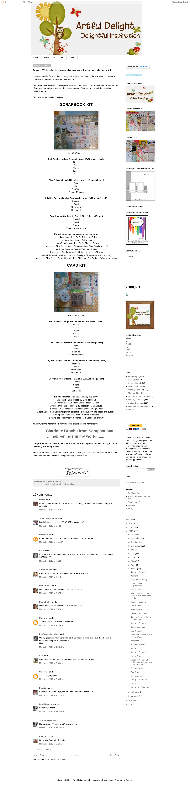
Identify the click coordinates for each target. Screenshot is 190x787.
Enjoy (130, 509)
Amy (127, 341)
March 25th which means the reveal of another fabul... (141, 595)
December (136, 534)
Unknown (43, 534)
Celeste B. (44, 736)
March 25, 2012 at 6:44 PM (51, 526)
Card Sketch (133, 380)
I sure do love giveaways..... (137, 584)
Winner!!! (134, 576)
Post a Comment (43, 749)
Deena (42, 499)
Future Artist (135, 656)
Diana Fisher (45, 586)
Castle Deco (135, 589)
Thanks (133, 683)
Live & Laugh (136, 631)
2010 (131, 704)
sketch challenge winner (65, 484)
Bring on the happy (138, 579)
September (136, 546)
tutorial (131, 409)
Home (35, 57)
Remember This (137, 644)
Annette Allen (45, 569)
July (133, 553)
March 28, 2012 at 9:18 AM (51, 744)
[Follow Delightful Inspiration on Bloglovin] (138, 68)
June (128, 349)
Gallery (46, 57)
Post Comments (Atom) (55, 760)
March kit (82, 455)
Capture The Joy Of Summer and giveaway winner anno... (141, 662)
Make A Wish (136, 609)
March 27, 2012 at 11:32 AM (51, 711)
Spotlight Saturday (138, 572)
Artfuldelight (133, 376)
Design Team (59, 57)
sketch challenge (135, 403)
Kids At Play (135, 605)
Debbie (42, 688)
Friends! (131, 505)
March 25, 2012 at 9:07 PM (51, 593)
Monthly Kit (133, 393)
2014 (131, 523)
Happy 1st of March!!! (139, 687)
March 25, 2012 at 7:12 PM (51, 561)
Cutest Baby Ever (138, 627)
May (133, 561)
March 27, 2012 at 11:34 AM (51, 728)
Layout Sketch (134, 386)
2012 (131, 531)
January (135, 696)
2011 (131, 701)
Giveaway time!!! (137, 676)
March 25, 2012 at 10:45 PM (51, 647)
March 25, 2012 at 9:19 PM (51, 625)
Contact (72, 57)
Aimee (128, 339)
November (136, 538)
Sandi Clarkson (46, 704)
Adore (133, 648)
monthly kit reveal (47, 484)
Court (42, 551)
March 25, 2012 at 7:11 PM (51, 542)
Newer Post (39, 755)
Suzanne (129, 355)
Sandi (128, 352)
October (135, 542)
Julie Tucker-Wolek (48, 518)
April (133, 565)
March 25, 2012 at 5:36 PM (51, 510)
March (134, 569)
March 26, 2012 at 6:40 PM (51, 679)
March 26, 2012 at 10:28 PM (51, 695)
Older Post (114, 755)
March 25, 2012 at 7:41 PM (51, 577)
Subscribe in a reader (135, 482)
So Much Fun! (134, 493)
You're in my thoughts (140, 613)
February (135, 692)
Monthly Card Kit (135, 390)
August (134, 549)
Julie (128, 347)
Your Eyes (134, 672)
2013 (131, 527)
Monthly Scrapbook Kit (138, 396)
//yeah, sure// (134, 502)
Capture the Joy (137, 668)
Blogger (129, 780)
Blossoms (134, 641)
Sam (41, 656)
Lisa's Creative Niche (49, 634)
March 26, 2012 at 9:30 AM (51, 663)
